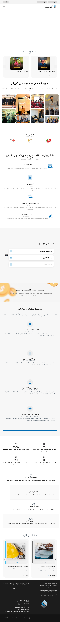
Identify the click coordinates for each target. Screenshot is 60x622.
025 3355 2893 (22, 606)
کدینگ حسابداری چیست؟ (48, 566)
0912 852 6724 (19, 607)
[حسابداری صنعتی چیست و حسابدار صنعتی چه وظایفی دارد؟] (16, 552)
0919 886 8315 (22, 609)
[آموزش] (1, 25)
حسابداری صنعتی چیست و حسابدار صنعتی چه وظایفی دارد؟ (18, 566)
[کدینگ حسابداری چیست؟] (43, 552)
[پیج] (13, 589)
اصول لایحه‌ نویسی (19, 72)
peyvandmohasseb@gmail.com (15, 611)
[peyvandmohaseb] (50, 7)
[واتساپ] (18, 589)
